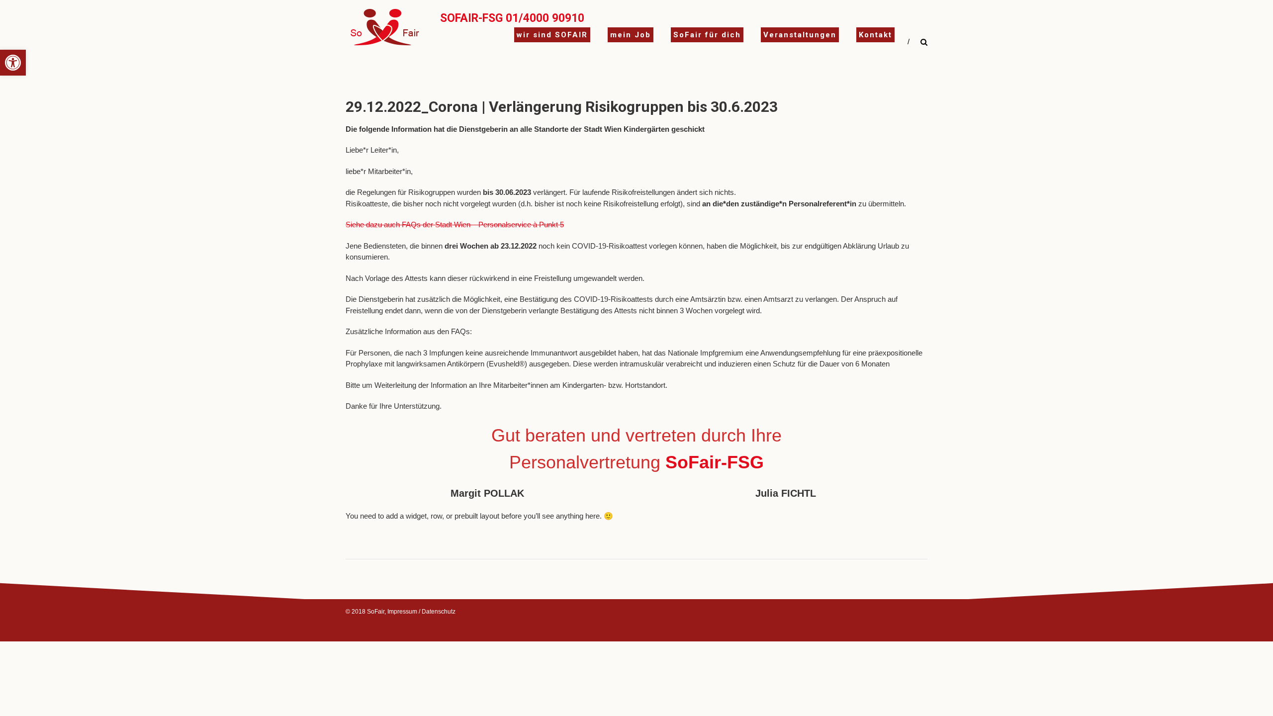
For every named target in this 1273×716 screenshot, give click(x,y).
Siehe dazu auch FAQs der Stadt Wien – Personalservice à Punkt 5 (455, 224)
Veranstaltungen (799, 34)
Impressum (402, 611)
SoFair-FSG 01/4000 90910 (512, 18)
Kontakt (875, 34)
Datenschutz (438, 611)
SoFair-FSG (714, 462)
